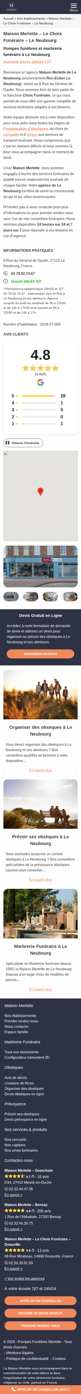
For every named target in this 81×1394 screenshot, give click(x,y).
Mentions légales (20, 1353)
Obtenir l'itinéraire (25, 443)
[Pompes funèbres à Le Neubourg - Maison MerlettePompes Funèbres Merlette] (40, 7)
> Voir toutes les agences (24, 1279)
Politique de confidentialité (27, 1359)
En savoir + (13, 1195)
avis (43, 1177)
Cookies (59, 1359)
